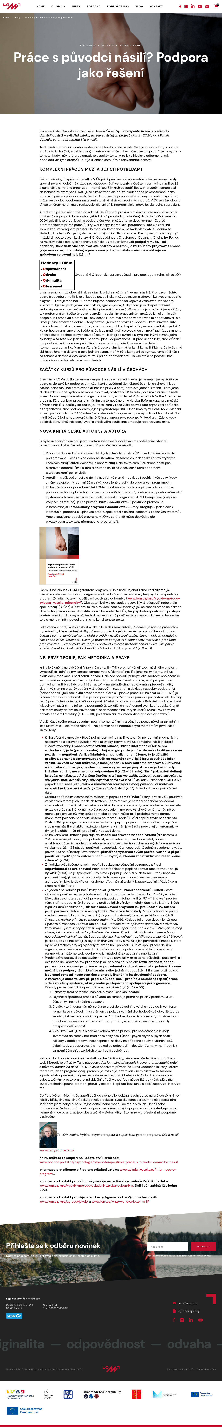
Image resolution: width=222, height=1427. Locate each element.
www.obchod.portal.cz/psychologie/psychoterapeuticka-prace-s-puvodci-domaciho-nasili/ (108, 1162)
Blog (17, 17)
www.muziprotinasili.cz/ (56, 1150)
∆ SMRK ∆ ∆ (77, 1369)
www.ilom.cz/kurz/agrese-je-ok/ (63, 1201)
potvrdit (203, 1246)
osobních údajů (203, 1255)
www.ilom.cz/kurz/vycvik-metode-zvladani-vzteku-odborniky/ (86, 1185)
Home (6, 17)
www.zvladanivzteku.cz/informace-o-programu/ (81, 521)
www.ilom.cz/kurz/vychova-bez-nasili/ (120, 1201)
